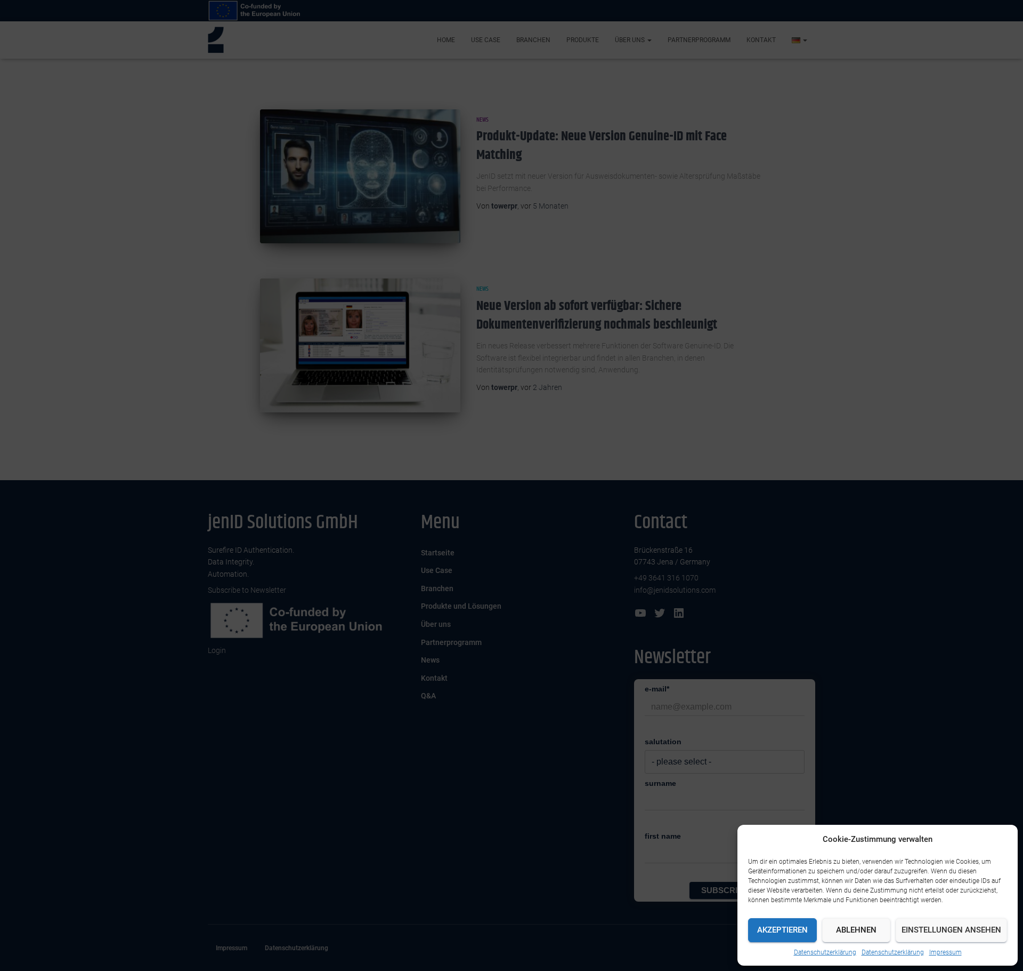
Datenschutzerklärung (825, 952)
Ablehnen (856, 930)
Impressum (945, 952)
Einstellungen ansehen (951, 930)
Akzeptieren (782, 930)
